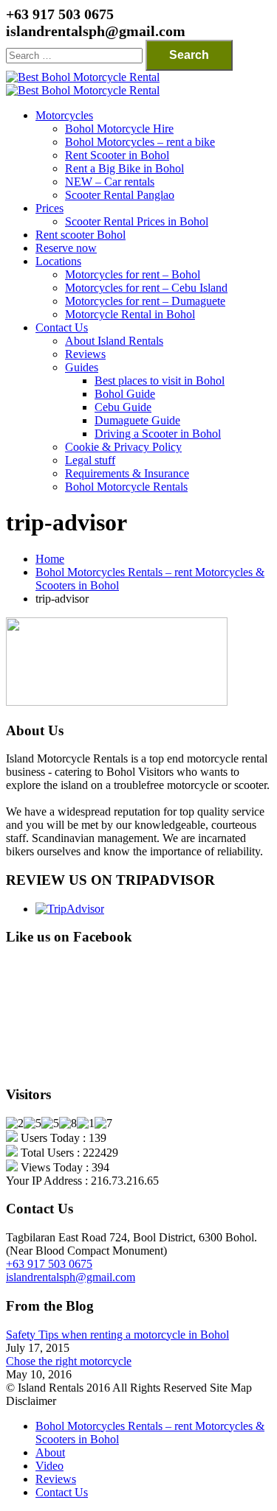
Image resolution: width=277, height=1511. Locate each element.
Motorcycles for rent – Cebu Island (146, 287)
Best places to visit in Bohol (160, 380)
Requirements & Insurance (127, 473)
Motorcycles (64, 115)
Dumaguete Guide (137, 420)
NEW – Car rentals (109, 181)
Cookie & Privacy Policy (123, 447)
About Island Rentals (114, 340)
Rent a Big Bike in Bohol (124, 168)
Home (49, 559)
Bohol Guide (125, 394)
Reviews (85, 354)
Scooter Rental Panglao (119, 195)
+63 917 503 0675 (49, 1264)
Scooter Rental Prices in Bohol (136, 221)
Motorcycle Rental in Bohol (130, 314)
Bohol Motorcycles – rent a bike (140, 142)
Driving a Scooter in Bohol (158, 433)
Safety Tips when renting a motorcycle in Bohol (117, 1334)
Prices (49, 208)
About (50, 1452)
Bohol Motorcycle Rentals (126, 486)
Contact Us (61, 327)
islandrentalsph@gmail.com (70, 1277)
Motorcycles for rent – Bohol (132, 274)
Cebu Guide (123, 407)
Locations (58, 261)
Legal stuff (90, 460)
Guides (81, 367)
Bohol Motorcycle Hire (119, 128)
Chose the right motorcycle (68, 1361)
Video (49, 1465)
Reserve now (66, 248)
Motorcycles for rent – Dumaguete (145, 301)
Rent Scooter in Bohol (117, 155)
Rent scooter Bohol (80, 234)
